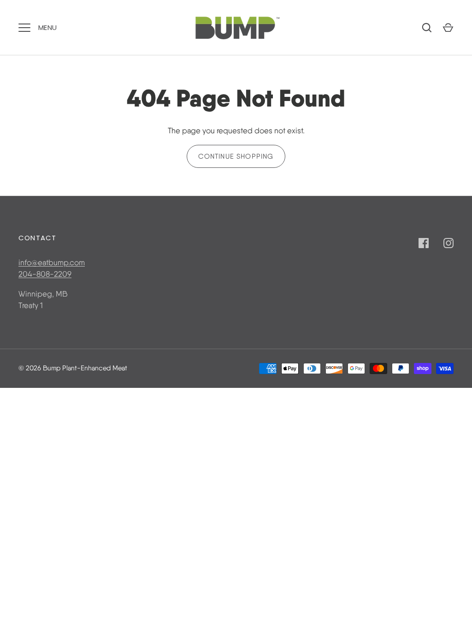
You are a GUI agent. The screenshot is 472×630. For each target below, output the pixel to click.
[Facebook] (423, 243)
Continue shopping (235, 156)
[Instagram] (448, 243)
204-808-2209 (44, 274)
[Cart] (448, 28)
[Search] (427, 28)
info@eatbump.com (51, 262)
